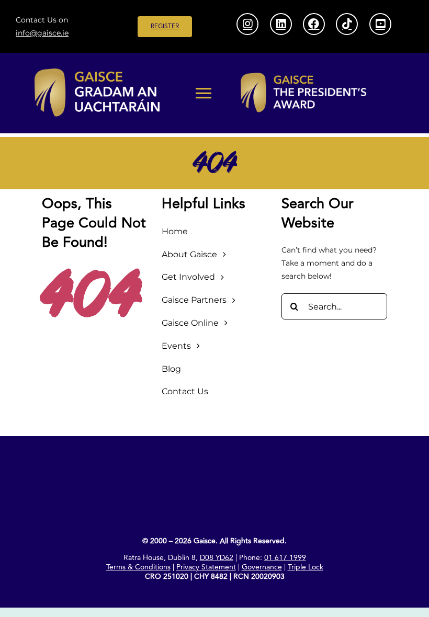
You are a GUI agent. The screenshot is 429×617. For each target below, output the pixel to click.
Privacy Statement (206, 567)
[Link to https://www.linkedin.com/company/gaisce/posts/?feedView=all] (281, 24)
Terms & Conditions (138, 567)
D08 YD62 (216, 557)
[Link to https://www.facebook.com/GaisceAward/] (314, 24)
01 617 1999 (285, 557)
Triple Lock (305, 567)
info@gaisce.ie (42, 33)
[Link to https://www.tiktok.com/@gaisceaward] (347, 24)
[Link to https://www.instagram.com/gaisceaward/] (247, 24)
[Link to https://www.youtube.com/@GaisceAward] (380, 24)
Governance (262, 567)
